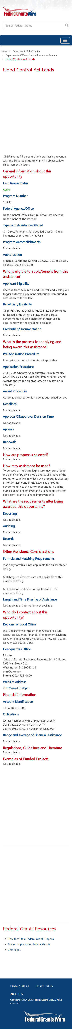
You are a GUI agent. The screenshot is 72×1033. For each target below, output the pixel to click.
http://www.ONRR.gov (16, 688)
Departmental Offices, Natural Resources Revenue (31, 55)
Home (4, 51)
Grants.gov (14, 950)
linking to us (44, 986)
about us (16, 994)
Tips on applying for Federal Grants (29, 944)
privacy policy (19, 986)
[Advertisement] (36, 112)
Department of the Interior (26, 51)
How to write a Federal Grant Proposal (31, 939)
